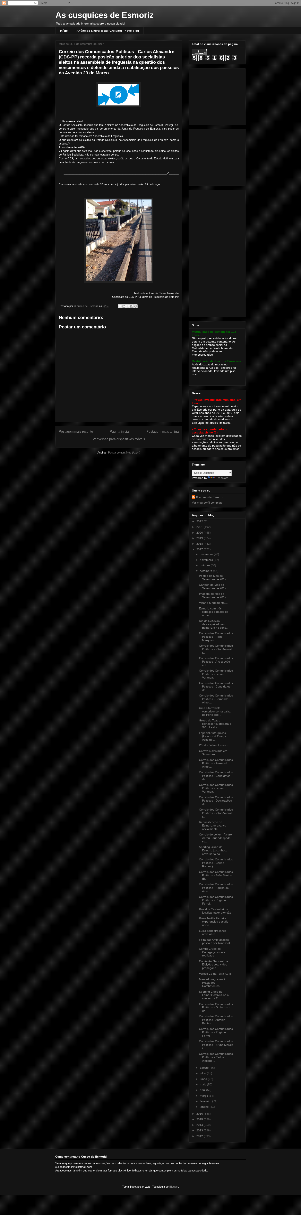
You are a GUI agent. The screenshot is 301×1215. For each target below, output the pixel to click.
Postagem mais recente (76, 431)
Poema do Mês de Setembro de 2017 (212, 577)
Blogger (173, 1186)
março (204, 1095)
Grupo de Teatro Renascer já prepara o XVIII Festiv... (215, 724)
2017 (200, 549)
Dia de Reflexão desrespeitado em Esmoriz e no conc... (214, 624)
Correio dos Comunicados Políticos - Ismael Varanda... (216, 674)
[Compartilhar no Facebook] (132, 306)
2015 (200, 1119)
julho (203, 1073)
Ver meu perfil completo (207, 502)
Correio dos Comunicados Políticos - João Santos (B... (216, 875)
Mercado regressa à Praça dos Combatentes (212, 983)
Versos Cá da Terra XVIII (215, 973)
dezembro (207, 554)
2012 (200, 1136)
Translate (222, 477)
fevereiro (206, 1101)
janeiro (204, 1106)
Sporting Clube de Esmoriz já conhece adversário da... (213, 850)
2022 (200, 521)
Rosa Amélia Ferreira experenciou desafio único (213, 922)
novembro (207, 559)
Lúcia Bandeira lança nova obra (212, 932)
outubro (205, 565)
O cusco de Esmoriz (210, 497)
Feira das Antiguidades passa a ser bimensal (214, 941)
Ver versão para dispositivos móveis (119, 439)
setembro (206, 570)
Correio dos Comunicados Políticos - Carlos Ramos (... (216, 863)
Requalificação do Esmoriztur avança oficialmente (212, 825)
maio (203, 1084)
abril (203, 1090)
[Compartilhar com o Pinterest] (136, 306)
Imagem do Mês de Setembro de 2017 (212, 595)
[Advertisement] (217, 95)
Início (64, 30)
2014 (200, 1125)
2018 (200, 543)
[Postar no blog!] (124, 306)
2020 (200, 532)
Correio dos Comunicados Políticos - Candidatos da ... (216, 686)
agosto (204, 1067)
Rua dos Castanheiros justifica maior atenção (215, 911)
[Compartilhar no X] (128, 306)
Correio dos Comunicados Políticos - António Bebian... (216, 1020)
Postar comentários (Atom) (124, 452)
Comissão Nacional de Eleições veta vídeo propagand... (213, 965)
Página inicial (120, 431)
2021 (200, 527)
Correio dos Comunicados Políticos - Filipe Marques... (216, 637)
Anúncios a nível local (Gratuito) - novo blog (108, 30)
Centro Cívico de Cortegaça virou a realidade (212, 952)
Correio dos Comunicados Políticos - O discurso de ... (216, 1007)
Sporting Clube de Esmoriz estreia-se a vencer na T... (214, 995)
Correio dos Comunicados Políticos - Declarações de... (216, 801)
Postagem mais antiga (162, 431)
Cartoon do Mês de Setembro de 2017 (212, 586)
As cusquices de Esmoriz (104, 15)
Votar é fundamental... (213, 602)
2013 (200, 1130)
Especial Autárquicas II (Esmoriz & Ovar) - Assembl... (213, 736)
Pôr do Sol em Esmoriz (214, 745)
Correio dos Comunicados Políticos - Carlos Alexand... (216, 1057)
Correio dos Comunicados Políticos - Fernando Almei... (216, 699)
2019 (200, 538)
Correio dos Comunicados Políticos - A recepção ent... (216, 661)
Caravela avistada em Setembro (213, 752)
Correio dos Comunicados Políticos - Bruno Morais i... (216, 1045)
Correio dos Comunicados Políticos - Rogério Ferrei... (216, 900)
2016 (200, 1113)
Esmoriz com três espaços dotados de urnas (213, 612)
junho (204, 1079)
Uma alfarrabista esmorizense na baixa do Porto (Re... (215, 711)
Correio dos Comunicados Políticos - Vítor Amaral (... (216, 649)
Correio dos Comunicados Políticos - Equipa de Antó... (216, 888)
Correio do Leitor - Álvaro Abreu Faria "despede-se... (215, 838)
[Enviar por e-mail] (120, 306)
